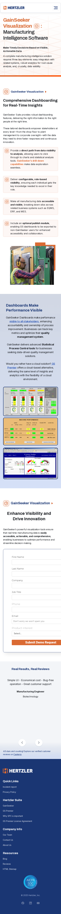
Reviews (7, 864)
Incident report (10, 787)
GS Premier (8, 811)
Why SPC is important (13, 816)
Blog (5, 859)
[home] (13, 8)
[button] (22, 742)
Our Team (7, 835)
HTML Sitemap (9, 869)
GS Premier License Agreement (17, 821)
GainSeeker (8, 805)
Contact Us (8, 840)
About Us (7, 845)
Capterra (17, 754)
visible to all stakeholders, (24, 321)
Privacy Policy (9, 792)
